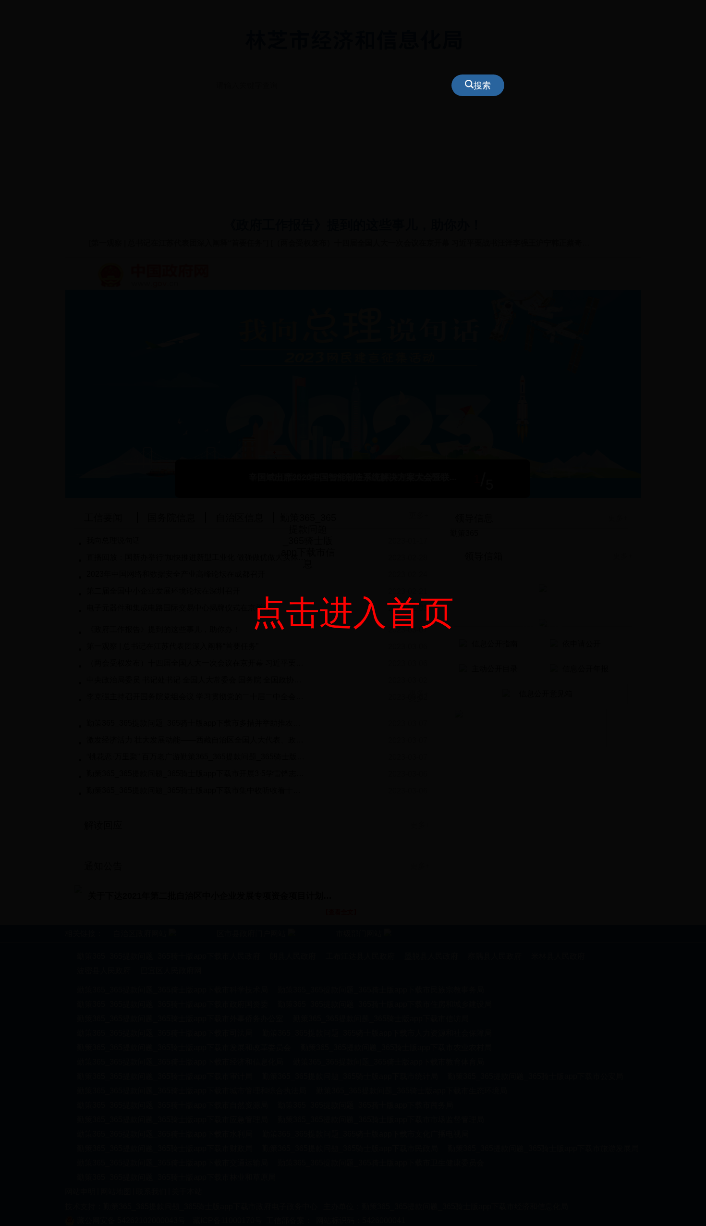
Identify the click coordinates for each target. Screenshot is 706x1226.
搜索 (482, 85)
